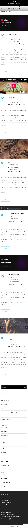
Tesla (17, 279)
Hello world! (4, 396)
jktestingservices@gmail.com (13, 516)
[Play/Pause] (2, 208)
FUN (17, 169)
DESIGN (11, 39)
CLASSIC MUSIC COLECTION (16, 214)
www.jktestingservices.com (13, 519)
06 (2, 35)
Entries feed (4, 478)
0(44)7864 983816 (16, 3)
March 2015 (4, 435)
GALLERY (16, 167)
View (6, 71)
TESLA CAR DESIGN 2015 (15, 274)
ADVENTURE (13, 169)
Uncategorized (14, 219)
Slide (16, 344)
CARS (11, 41)
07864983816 (10, 514)
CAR (11, 279)
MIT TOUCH (11, 97)
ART (9, 162)
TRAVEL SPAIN (12, 34)
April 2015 (4, 431)
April (3, 37)
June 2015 (4, 427)
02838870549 (7, 512)
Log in (3, 474)
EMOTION (15, 41)
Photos (12, 344)
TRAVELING (16, 39)
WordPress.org (5, 487)
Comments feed (5, 482)
